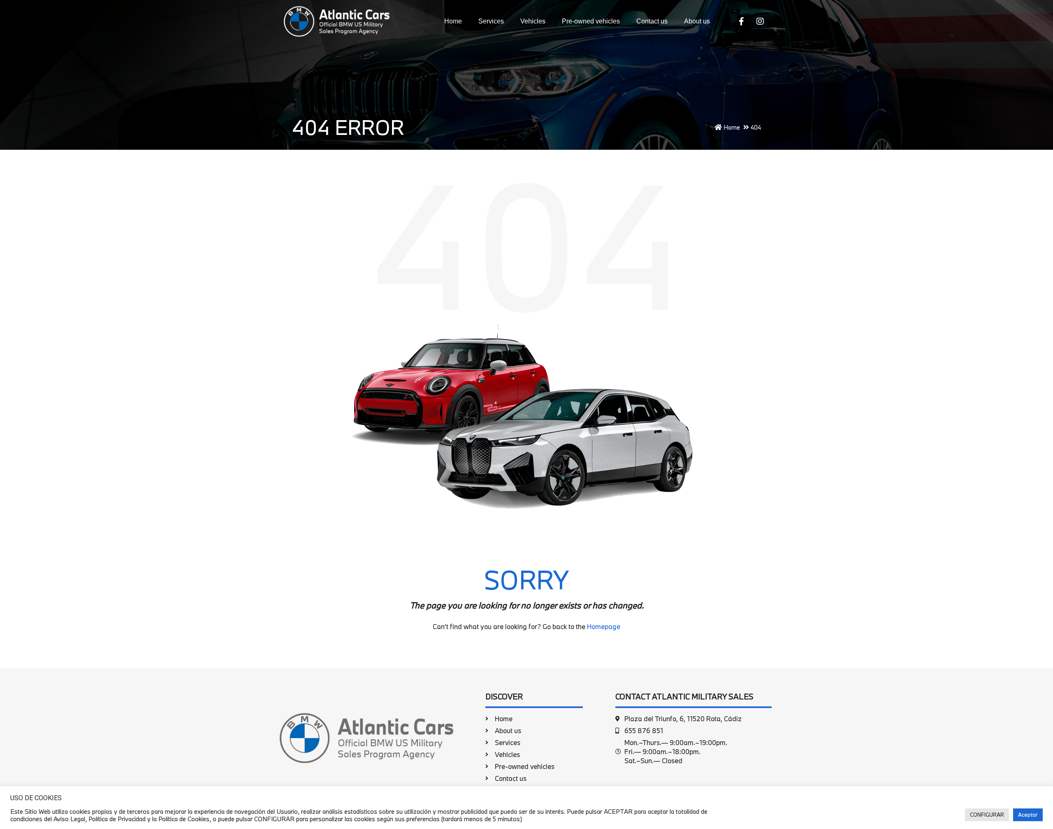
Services (491, 21)
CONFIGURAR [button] (987, 814)
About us (697, 21)
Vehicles (532, 21)
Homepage (603, 626)
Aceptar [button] (1028, 814)
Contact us (652, 21)
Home (453, 21)
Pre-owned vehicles (591, 21)
